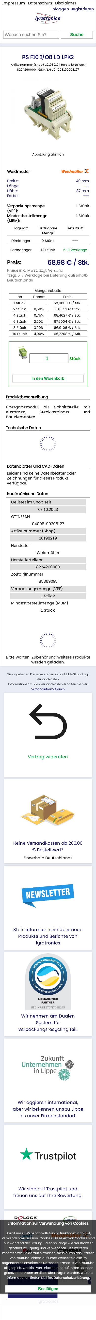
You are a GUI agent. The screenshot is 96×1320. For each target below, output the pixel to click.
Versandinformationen (48, 689)
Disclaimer (65, 3)
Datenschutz (40, 3)
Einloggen (59, 9)
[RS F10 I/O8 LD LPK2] (48, 114)
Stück (74, 358)
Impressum (13, 3)
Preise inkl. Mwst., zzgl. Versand (35, 270)
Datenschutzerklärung (71, 1277)
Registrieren (82, 9)
